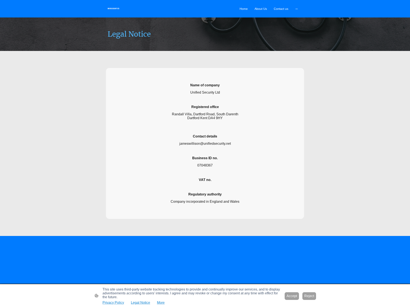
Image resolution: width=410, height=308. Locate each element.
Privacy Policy (113, 302)
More (161, 302)
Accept (292, 296)
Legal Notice (140, 302)
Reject (309, 296)
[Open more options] (297, 9)
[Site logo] (139, 12)
